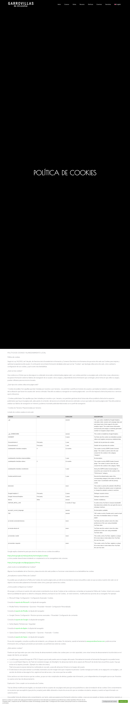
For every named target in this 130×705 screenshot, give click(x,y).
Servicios (108, 4)
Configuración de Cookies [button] (110, 701)
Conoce (66, 4)
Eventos (99, 4)
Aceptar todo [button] (123, 701)
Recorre (82, 4)
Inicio (59, 4)
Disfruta (90, 4)
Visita (74, 4)
